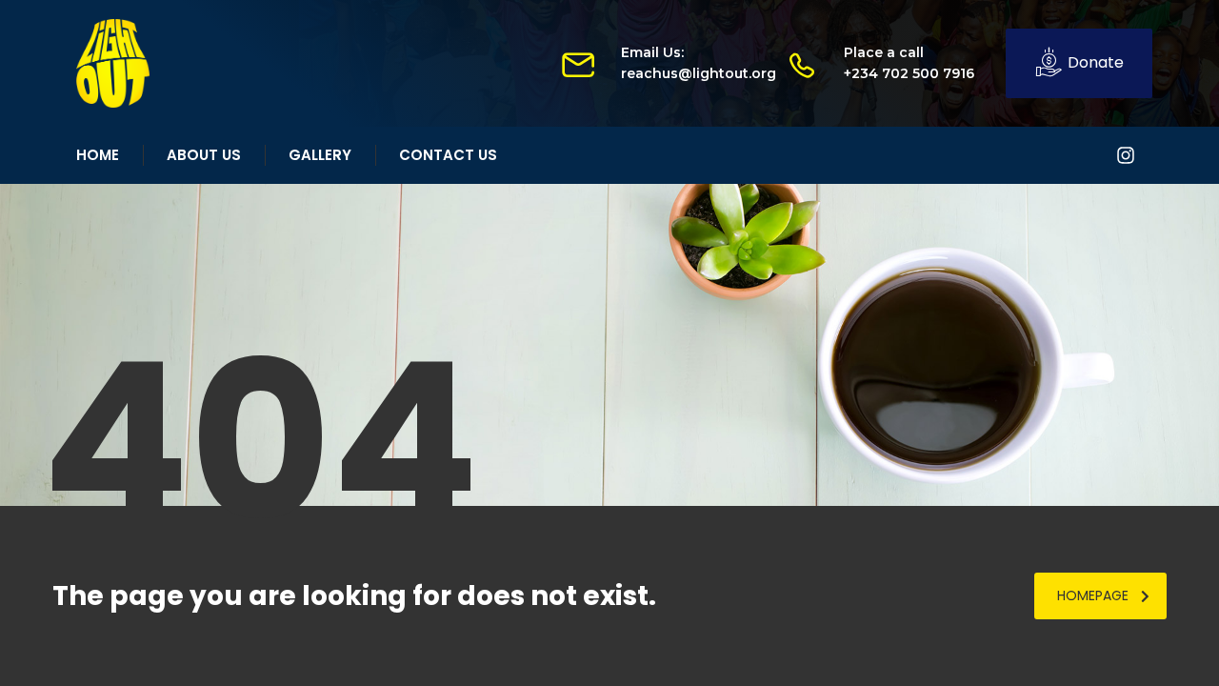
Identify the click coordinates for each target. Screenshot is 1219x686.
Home (97, 155)
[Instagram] (1126, 155)
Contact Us (448, 155)
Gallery (320, 155)
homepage (1093, 595)
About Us (204, 155)
